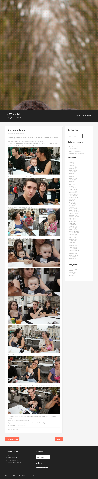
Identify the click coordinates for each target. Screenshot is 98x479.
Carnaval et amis (73, 153)
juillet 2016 (71, 181)
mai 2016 (71, 184)
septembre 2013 (73, 236)
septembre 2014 (73, 216)
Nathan (71, 275)
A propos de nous (86, 115)
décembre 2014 (73, 212)
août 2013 (71, 237)
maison (71, 273)
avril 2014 (71, 224)
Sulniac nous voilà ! (12, 439)
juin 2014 (71, 221)
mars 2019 (71, 165)
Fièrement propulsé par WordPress (13, 475)
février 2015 (72, 208)
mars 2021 (71, 162)
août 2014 (71, 218)
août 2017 (71, 171)
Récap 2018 (72, 151)
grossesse (71, 272)
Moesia (29, 475)
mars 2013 (71, 245)
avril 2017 (71, 175)
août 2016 (71, 179)
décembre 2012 (73, 250)
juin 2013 (71, 240)
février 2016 (72, 189)
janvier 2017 (72, 178)
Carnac (59, 439)
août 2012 (71, 256)
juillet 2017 (71, 173)
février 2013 (72, 247)
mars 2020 (71, 163)
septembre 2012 (73, 255)
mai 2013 (71, 242)
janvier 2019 (72, 167)
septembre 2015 (73, 197)
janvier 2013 (72, 248)
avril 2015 (71, 205)
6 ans (70, 150)
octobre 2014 (72, 215)
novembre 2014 (73, 213)
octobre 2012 (72, 253)
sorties (10, 429)
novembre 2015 (73, 194)
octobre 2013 (72, 234)
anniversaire (72, 269)
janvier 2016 (72, 191)
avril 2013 (71, 244)
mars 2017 (71, 176)
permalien (16, 429)
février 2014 (72, 228)
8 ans (70, 146)
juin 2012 (71, 260)
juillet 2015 (71, 200)
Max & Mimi (13, 114)
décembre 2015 (73, 192)
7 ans (70, 148)
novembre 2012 (73, 252)
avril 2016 (71, 186)
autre (70, 270)
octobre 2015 (72, 196)
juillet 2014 (71, 220)
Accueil (78, 115)
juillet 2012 (71, 258)
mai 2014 (71, 223)
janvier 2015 (72, 210)
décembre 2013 (73, 231)
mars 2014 (71, 226)
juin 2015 (71, 202)
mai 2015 (71, 204)
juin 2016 (71, 183)
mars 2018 (71, 168)
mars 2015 (71, 207)
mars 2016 (71, 187)
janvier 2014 (72, 229)
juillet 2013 (71, 239)
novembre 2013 (73, 232)
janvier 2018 (72, 170)
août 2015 (71, 199)
